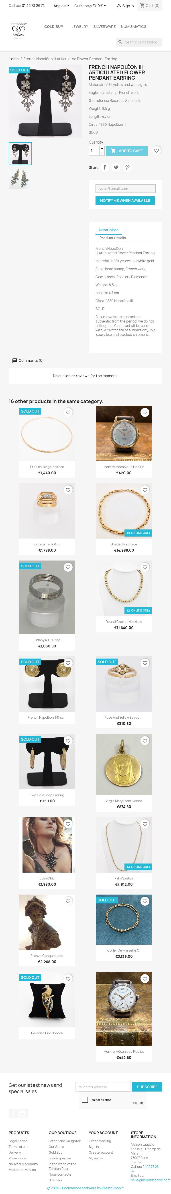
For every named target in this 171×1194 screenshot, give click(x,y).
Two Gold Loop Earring (47, 795)
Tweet (116, 167)
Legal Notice (18, 1141)
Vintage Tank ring (47, 544)
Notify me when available (125, 200)
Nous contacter (61, 1174)
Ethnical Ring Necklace (47, 467)
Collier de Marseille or (124, 950)
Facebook (13, 1113)
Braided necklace (124, 544)
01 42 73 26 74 (33, 5)
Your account (103, 1132)
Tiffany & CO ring (47, 640)
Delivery (15, 1152)
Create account (101, 1152)
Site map (55, 1180)
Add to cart (127, 150)
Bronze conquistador (47, 956)
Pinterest (127, 167)
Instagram (23, 1113)
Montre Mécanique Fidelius (124, 467)
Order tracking (100, 1141)
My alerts (96, 1158)
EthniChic (47, 878)
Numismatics (134, 26)
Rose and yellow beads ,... (123, 717)
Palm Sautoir (123, 878)
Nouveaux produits (23, 1164)
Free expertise (60, 1158)
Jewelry (80, 26)
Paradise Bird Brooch (47, 1033)
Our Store (56, 1147)
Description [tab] (109, 230)
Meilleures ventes (22, 1170)
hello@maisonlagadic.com (150, 1180)
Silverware (104, 26)
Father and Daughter (65, 1141)
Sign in (94, 1147)
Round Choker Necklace (124, 622)
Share (104, 167)
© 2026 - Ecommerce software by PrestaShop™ (85, 1188)
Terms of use (18, 1147)
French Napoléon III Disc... (47, 717)
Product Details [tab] (113, 238)
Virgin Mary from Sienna (124, 801)
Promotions (17, 1158)
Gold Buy (53, 26)
